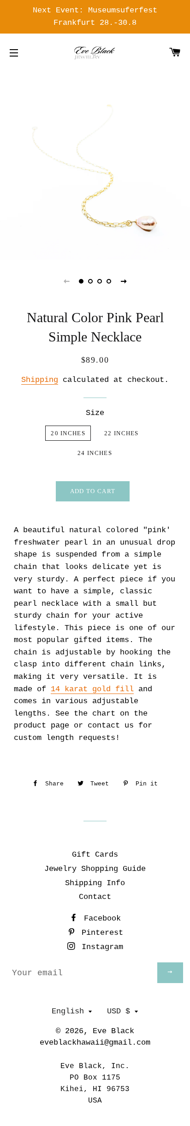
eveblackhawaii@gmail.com (95, 1042)
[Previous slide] (66, 281)
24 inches (94, 452)
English (68, 1011)
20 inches (68, 433)
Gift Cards (95, 854)
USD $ (118, 1011)
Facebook (100, 918)
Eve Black (113, 1031)
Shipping (39, 379)
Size (95, 413)
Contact (95, 897)
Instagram (100, 947)
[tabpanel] (95, 165)
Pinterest (100, 932)
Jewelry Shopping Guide (95, 868)
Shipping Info (95, 883)
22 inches (121, 433)
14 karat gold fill (92, 689)
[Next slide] (123, 281)
